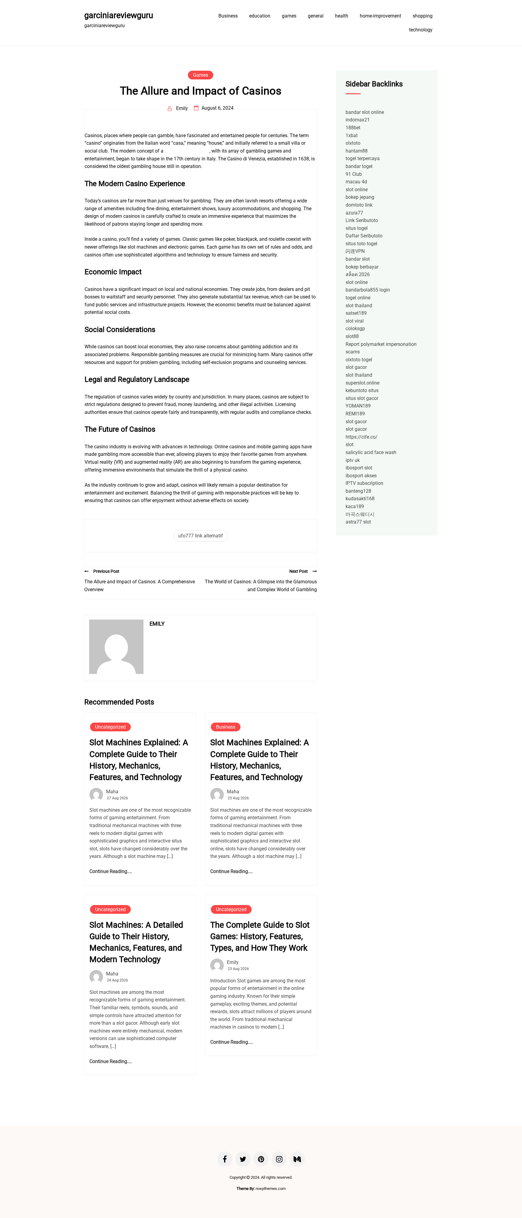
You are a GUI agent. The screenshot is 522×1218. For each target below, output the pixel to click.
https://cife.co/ (362, 437)
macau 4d (356, 182)
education (259, 16)
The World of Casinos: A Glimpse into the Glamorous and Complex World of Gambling (261, 585)
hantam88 (357, 151)
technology (421, 30)
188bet (353, 127)
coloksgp (355, 328)
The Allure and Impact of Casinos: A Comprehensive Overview (139, 585)
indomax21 (358, 120)
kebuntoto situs (362, 390)
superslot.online (362, 383)
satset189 (356, 313)
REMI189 (355, 414)
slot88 (352, 336)
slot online (357, 189)
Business (228, 16)
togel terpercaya (363, 158)
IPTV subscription (364, 483)
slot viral (355, 321)
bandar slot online (365, 112)
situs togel (357, 228)
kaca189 (355, 506)
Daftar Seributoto (364, 236)
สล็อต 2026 (358, 274)
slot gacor (356, 367)
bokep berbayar (362, 267)
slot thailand (359, 305)
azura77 (354, 213)
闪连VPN (355, 251)
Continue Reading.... (110, 871)
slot (349, 444)
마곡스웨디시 (360, 514)
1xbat (352, 135)
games (289, 16)
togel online (358, 298)
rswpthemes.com (270, 1188)
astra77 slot (358, 522)
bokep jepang (360, 197)
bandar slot (358, 259)
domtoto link (359, 205)
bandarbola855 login (368, 290)
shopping (423, 16)
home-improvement (380, 16)
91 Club (354, 174)
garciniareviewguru (118, 15)
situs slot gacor (362, 398)
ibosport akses (361, 475)
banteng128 (358, 491)
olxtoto (353, 143)
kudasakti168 (360, 498)
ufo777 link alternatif (200, 536)
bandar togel (359, 166)
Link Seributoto (362, 220)
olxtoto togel (359, 359)
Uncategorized (110, 727)
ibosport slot (359, 468)
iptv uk (353, 460)
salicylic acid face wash (371, 452)
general (316, 16)
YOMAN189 (358, 406)
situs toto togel (361, 243)
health (341, 16)
